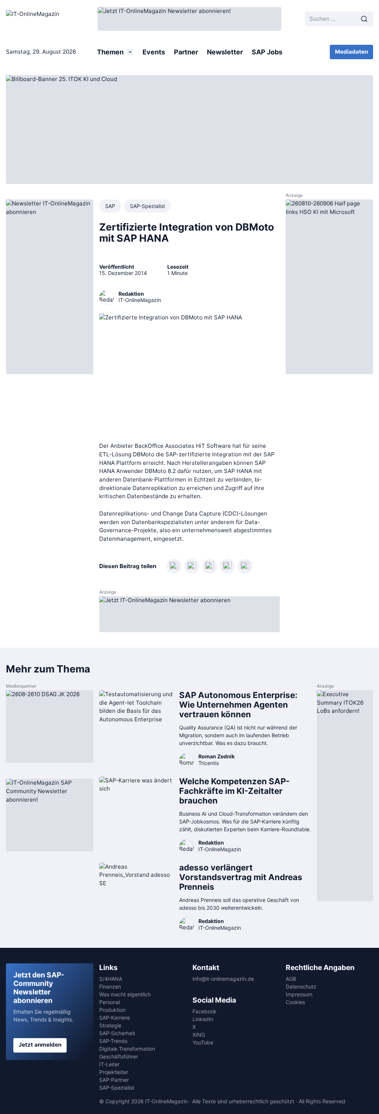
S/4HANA (110, 979)
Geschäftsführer (118, 1056)
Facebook (204, 1011)
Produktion (112, 1010)
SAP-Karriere (114, 1017)
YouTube (202, 1042)
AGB (291, 979)
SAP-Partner (114, 1080)
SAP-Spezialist (147, 206)
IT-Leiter (109, 1064)
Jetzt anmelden (40, 1044)
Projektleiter (113, 1072)
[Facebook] (209, 566)
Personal (109, 1002)
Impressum (299, 994)
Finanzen (110, 986)
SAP (110, 206)
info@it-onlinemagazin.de (223, 979)
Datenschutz (301, 986)
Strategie (110, 1025)
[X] (227, 566)
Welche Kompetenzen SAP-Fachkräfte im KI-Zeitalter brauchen (234, 790)
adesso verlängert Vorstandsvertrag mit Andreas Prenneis (240, 877)
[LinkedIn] (174, 566)
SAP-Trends (113, 1041)
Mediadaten (351, 51)
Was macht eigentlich (125, 994)
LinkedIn (202, 1019)
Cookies (295, 1002)
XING (198, 1034)
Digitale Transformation (127, 1049)
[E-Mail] (245, 566)
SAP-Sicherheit (117, 1033)
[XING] (191, 566)
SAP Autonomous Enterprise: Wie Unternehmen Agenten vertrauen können (238, 704)
